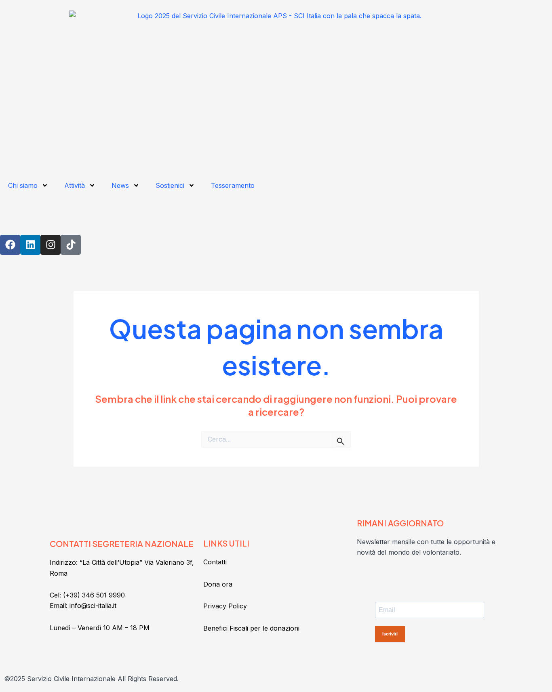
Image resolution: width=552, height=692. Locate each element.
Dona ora (217, 584)
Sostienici (170, 185)
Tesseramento (233, 185)
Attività (74, 185)
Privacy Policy (225, 606)
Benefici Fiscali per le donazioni (251, 628)
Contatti (215, 562)
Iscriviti (390, 633)
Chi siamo (23, 185)
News (120, 185)
